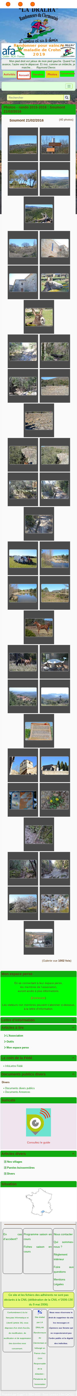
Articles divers (37, 1154)
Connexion (67, 73)
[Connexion (38, 997)
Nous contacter (63, 1234)
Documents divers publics (20, 1088)
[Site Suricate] (38, 1122)
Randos (38, 74)
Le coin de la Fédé (37, 1058)
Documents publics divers (37, 1074)
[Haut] (8, 4)
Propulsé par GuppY (14, 1394)
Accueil (24, 75)
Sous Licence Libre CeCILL (59, 1394)
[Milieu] (20, 4)
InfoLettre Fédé (14, 1065)
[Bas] (32, 4)
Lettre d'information (37, 1020)
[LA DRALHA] (38, 25)
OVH (40, 1358)
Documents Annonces (17, 1091)
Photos (52, 74)
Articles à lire (37, 1028)
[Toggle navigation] (68, 86)
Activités (9, 74)
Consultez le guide (38, 1142)
